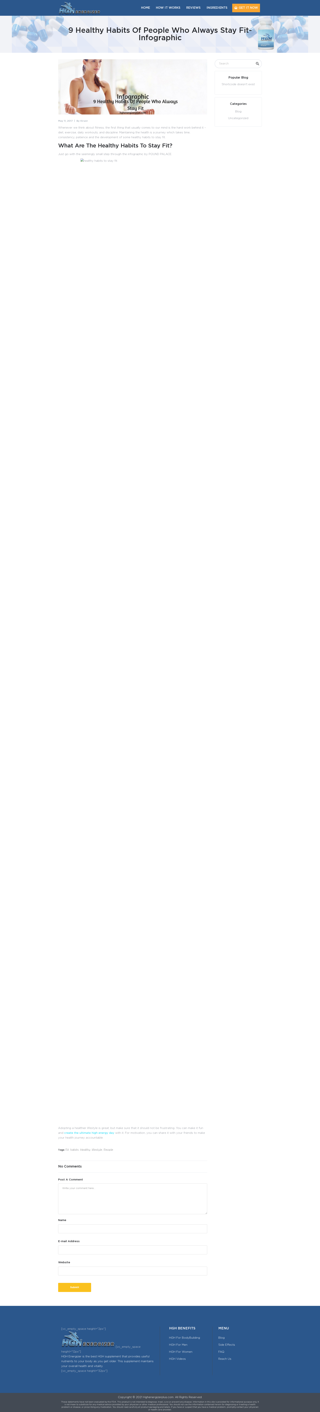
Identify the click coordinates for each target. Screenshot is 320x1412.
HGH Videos (177, 1359)
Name (62, 1220)
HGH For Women (180, 1352)
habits (74, 1149)
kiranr (84, 121)
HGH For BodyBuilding (184, 1337)
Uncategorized (238, 118)
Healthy (85, 1149)
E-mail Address (69, 1241)
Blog (238, 111)
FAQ (221, 1352)
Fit (67, 1149)
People (108, 1149)
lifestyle (97, 1149)
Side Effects (226, 1344)
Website (64, 1262)
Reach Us (224, 1359)
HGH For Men (178, 1344)
